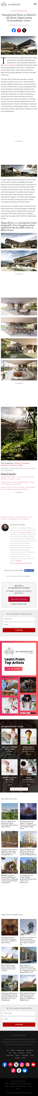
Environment (9, 1055)
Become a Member (19, 599)
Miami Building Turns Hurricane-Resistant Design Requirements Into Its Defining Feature (28, 851)
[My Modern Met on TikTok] (13, 1070)
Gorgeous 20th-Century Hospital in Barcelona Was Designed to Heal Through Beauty (9, 851)
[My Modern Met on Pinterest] (10, 1064)
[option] (10, 712)
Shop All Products (19, 789)
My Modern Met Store (12, 726)
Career (15, 1053)
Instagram (25, 463)
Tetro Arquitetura (10, 65)
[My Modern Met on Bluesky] (24, 1070)
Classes (29, 1053)
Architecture (22, 11)
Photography (20, 1050)
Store (23, 1058)
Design (13, 1050)
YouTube (12, 465)
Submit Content (27, 1084)
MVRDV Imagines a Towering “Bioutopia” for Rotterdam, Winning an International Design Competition (9, 879)
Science (17, 1055)
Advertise (12, 1086)
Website (17, 463)
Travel (32, 1055)
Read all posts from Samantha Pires (21, 563)
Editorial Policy (13, 1084)
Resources (22, 1053)
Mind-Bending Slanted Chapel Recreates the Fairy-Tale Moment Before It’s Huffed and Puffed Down (27, 996)
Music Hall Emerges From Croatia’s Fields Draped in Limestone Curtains (8, 967)
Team (19, 1084)
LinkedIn (20, 465)
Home (13, 11)
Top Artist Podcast (25, 532)
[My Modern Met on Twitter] (16, 1064)
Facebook (4, 465)
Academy (17, 1058)
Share (30, 571)
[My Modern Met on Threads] (19, 1070)
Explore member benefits (19, 604)
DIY (10, 1053)
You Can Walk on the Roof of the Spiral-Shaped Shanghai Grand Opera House (9, 824)
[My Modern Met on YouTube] (33, 1064)
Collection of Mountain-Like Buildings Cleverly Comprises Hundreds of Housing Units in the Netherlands (9, 996)
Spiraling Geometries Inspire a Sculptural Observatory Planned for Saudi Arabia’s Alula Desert (28, 825)
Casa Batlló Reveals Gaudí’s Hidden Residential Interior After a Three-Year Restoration (28, 879)
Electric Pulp (27, 1093)
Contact (6, 1086)
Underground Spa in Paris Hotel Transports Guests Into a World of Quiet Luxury (8, 939)
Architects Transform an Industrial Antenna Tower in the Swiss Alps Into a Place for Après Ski (28, 940)
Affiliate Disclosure (21, 1086)
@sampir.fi (19, 561)
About (6, 1084)
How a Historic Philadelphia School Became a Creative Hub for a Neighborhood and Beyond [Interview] (28, 968)
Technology (25, 1055)
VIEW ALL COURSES (13, 669)
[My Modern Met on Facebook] (4, 1064)
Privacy (30, 1086)
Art (8, 1050)
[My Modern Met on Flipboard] (27, 1064)
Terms (18, 1088)
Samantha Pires (15, 25)
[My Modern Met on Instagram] (22, 1064)
